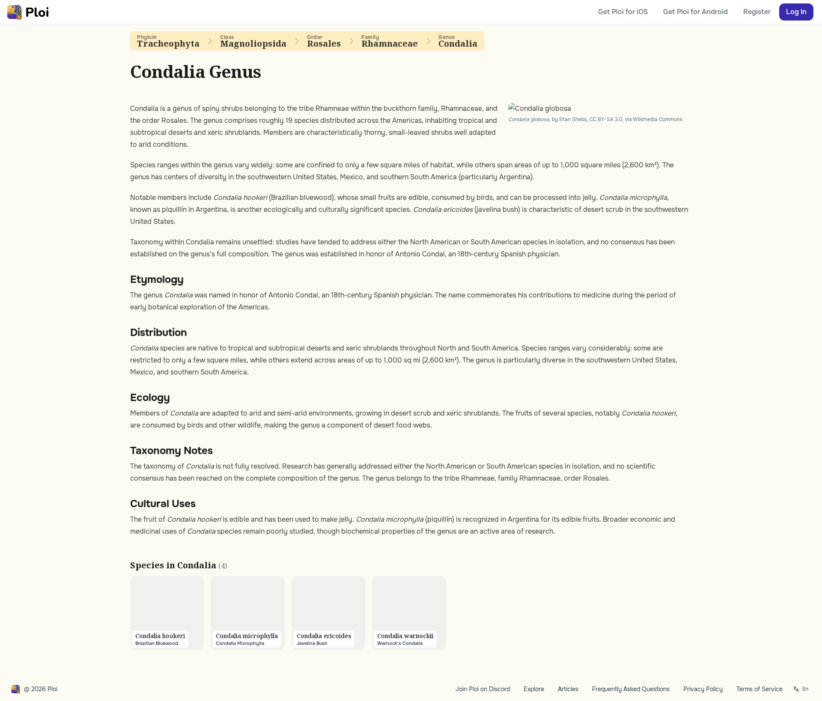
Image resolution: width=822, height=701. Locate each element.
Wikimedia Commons (657, 119)
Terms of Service (759, 689)
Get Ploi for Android (695, 11)
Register (757, 11)
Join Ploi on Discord (483, 689)
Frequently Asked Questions (631, 689)
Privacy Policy (703, 689)
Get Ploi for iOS (623, 11)
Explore (534, 689)
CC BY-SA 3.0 (606, 119)
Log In (796, 11)
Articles (568, 689)
